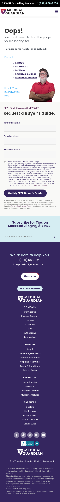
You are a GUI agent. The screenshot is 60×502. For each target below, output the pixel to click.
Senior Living (30, 424)
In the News (30, 333)
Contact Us (30, 312)
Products (9, 57)
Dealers (30, 407)
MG (19, 63)
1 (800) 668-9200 (30, 260)
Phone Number (12, 149)
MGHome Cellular (30, 395)
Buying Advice (12, 92)
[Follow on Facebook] (16, 435)
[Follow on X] (30, 435)
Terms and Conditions (29, 185)
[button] (25, 193)
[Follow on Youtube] (43, 435)
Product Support (30, 316)
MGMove (30, 387)
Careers (30, 320)
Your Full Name (12, 122)
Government (30, 415)
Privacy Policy (42, 185)
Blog (6, 95)
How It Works (11, 88)
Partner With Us (30, 288)
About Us (30, 325)
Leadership (30, 337)
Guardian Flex (30, 382)
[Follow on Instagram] (36, 435)
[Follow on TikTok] (23, 435)
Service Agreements (30, 353)
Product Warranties (30, 358)
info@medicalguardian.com (28, 264)
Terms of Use (15, 206)
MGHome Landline (30, 391)
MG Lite (21, 66)
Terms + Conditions (30, 366)
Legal (30, 349)
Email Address (11, 136)
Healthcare (30, 411)
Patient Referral (30, 420)
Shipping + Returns (30, 362)
